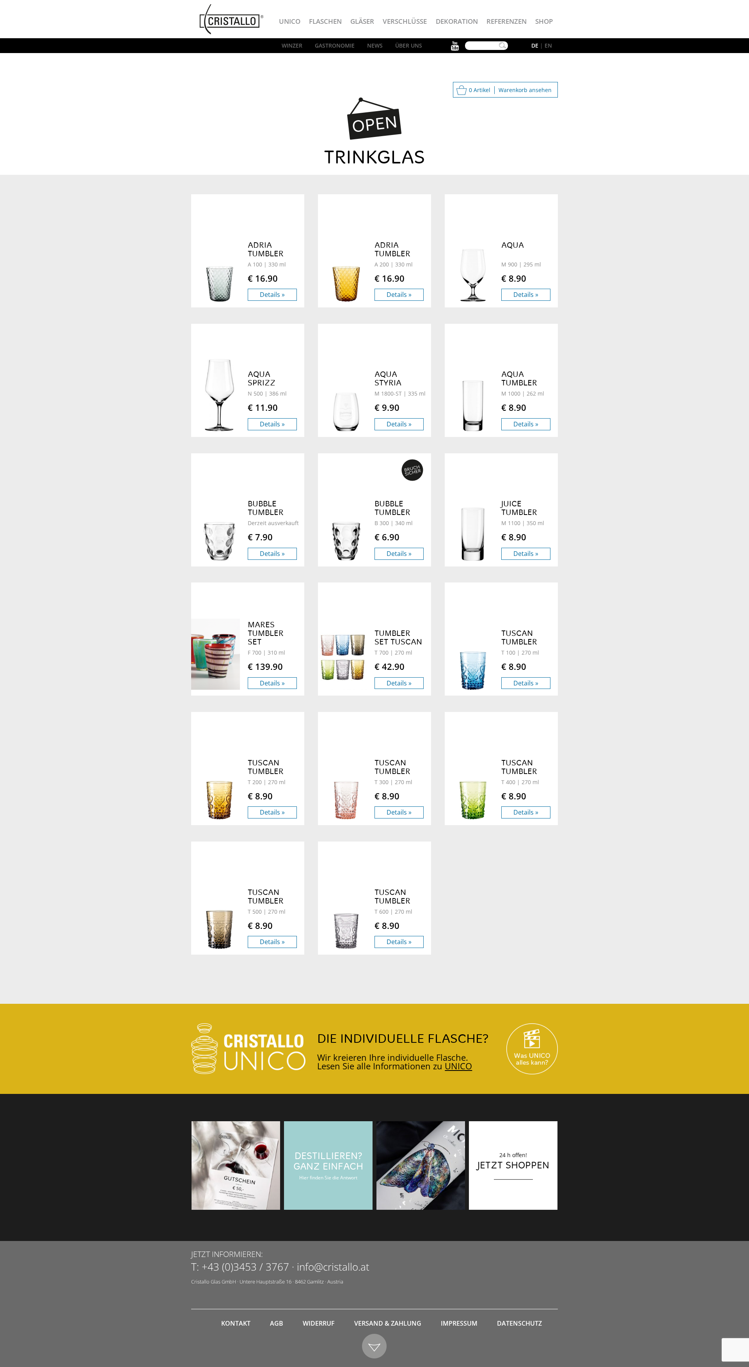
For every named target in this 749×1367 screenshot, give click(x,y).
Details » (272, 294)
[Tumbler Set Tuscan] (338, 657)
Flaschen (325, 21)
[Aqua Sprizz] (219, 395)
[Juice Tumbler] (473, 534)
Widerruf (319, 1323)
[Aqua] (473, 275)
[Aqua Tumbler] (473, 405)
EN (548, 45)
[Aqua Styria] (346, 411)
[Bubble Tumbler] (219, 541)
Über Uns (408, 45)
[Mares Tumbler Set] (211, 654)
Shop (544, 21)
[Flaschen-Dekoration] (420, 1165)
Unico (289, 21)
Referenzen (506, 21)
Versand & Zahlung (387, 1323)
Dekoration (457, 21)
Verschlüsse (405, 21)
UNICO (458, 1066)
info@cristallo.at (333, 1267)
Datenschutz (519, 1323)
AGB (276, 1323)
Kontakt (235, 1323)
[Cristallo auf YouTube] (532, 1048)
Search (502, 45)
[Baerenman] (236, 1165)
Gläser (362, 21)
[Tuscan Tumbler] (473, 671)
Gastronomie (335, 45)
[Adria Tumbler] (219, 284)
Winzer (292, 45)
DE (534, 45)
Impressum (459, 1323)
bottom (374, 1346)
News (375, 45)
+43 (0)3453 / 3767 (245, 1267)
